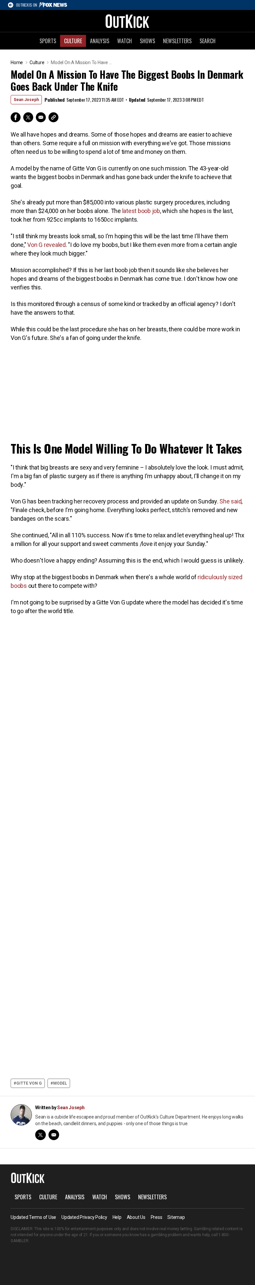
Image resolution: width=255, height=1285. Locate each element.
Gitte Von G (29, 1083)
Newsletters (177, 41)
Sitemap (176, 1217)
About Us (136, 1217)
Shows (147, 41)
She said (230, 501)
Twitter (28, 117)
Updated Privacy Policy (84, 1217)
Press (156, 1217)
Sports (48, 41)
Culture (73, 41)
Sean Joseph (26, 99)
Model (60, 1083)
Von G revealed (46, 244)
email (53, 1134)
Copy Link (53, 117)
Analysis (99, 41)
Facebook (16, 117)
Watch (124, 41)
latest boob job (141, 210)
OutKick (127, 21)
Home (17, 62)
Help (117, 1217)
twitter (40, 1134)
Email (41, 117)
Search (207, 41)
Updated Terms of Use (33, 1217)
